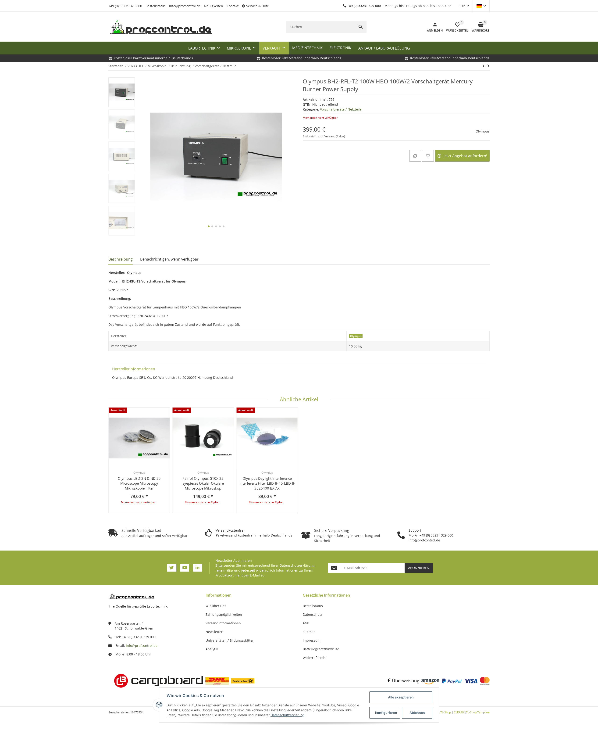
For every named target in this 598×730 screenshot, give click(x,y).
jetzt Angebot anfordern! (465, 155)
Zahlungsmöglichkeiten (224, 614)
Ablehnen (417, 713)
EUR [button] (462, 6)
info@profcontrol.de (185, 6)
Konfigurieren (386, 713)
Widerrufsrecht (315, 657)
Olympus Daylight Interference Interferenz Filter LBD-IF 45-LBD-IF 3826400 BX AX (267, 483)
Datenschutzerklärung (297, 565)
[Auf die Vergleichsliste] (415, 156)
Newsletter (214, 632)
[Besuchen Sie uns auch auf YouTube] (184, 568)
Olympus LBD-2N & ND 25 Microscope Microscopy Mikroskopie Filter (139, 483)
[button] (257, 6)
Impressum (311, 640)
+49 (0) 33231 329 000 (125, 6)
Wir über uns (216, 606)
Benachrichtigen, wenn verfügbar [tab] (169, 259)
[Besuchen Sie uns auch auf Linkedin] (197, 568)
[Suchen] (361, 27)
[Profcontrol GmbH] (161, 26)
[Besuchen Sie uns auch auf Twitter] (171, 568)
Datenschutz (312, 614)
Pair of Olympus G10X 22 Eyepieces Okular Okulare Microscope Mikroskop (203, 483)
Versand (330, 136)
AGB (306, 623)
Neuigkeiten (213, 6)
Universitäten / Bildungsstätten (230, 640)
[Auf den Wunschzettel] (428, 156)
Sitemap (309, 632)
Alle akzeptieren (401, 697)
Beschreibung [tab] (120, 259)
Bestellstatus (156, 6)
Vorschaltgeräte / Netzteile (341, 109)
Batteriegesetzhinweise (321, 649)
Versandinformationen (223, 623)
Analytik (212, 649)
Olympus (483, 131)
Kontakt (232, 6)
